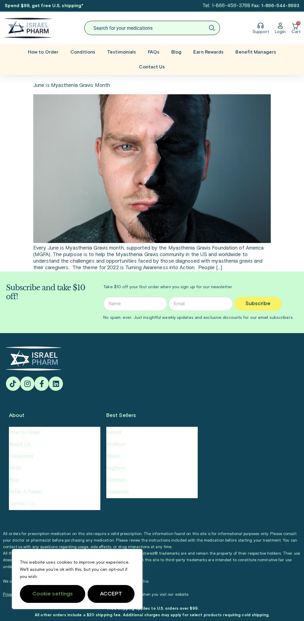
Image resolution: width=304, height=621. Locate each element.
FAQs (153, 52)
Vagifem (115, 468)
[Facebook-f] (41, 384)
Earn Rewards (208, 52)
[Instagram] (27, 384)
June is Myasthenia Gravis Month (71, 85)
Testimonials (121, 52)
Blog (176, 52)
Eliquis (113, 456)
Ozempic (116, 480)
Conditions (82, 52)
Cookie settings (52, 594)
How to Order (43, 52)
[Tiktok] (13, 384)
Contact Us (152, 67)
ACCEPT (111, 594)
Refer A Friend (25, 492)
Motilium (115, 444)
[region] (77, 579)
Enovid (113, 432)
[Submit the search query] (212, 28)
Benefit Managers (255, 52)
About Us (20, 444)
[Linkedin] (56, 384)
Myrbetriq (117, 492)
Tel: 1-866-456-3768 (226, 5)
